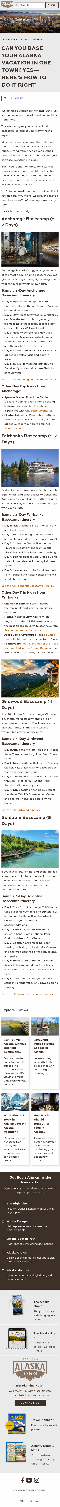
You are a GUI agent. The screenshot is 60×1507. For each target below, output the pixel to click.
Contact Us (30, 1403)
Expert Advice (10, 39)
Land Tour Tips (33, 39)
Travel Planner (41, 1420)
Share (18, 98)
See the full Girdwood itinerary (20, 810)
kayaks (19, 419)
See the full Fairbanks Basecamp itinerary (27, 585)
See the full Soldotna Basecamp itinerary (27, 994)
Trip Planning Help (29, 1385)
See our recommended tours (22, 630)
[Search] (17, 5)
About (23, 1501)
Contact (35, 1501)
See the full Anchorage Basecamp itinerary (28, 379)
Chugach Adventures (38, 410)
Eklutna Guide (13, 428)
